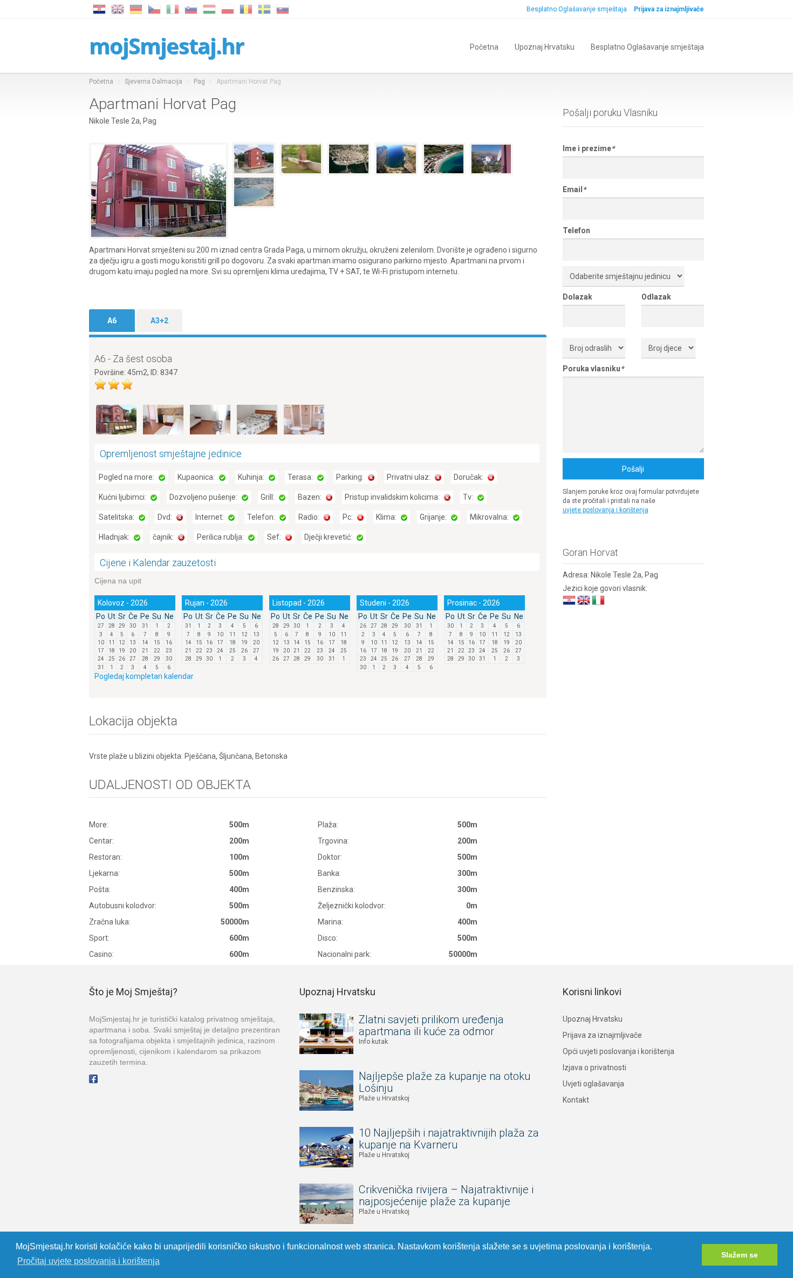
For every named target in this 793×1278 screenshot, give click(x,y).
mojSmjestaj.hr (166, 45)
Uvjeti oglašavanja (593, 1083)
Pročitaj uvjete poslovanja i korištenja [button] (88, 1261)
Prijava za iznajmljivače (602, 1035)
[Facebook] (93, 1078)
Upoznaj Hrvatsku (545, 46)
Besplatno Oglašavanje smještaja (577, 9)
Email (574, 189)
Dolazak (577, 297)
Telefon (576, 230)
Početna (484, 46)
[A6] (117, 418)
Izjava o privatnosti (594, 1067)
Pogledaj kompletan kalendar (144, 676)
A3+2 (159, 320)
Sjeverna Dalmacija (153, 81)
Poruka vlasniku (593, 368)
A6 (112, 320)
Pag (199, 81)
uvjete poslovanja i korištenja (605, 510)
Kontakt (576, 1100)
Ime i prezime (588, 148)
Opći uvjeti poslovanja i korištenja (618, 1051)
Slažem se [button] (739, 1254)
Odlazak (656, 297)
